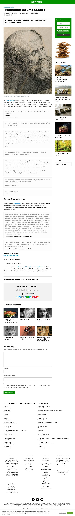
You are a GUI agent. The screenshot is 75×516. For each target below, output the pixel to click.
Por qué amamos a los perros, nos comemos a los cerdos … (53, 438)
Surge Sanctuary (29, 468)
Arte (46, 461)
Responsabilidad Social (12, 472)
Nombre (6, 368)
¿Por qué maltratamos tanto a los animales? (15, 430)
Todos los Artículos (46, 488)
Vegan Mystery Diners (12, 492)
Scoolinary (29, 466)
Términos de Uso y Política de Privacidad (63, 32)
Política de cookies (63, 472)
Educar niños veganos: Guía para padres (48, 422)
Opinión (46, 478)
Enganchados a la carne (44, 406)
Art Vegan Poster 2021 (12, 460)
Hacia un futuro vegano (43, 434)
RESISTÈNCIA (7, 446)
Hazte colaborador (12, 466)
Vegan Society (29, 469)
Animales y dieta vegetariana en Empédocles (30, 267)
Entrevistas (46, 466)
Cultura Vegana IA (12, 469)
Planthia (29, 463)
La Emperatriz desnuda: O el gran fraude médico (50, 410)
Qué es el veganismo (9, 422)
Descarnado (7, 410)
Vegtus (29, 471)
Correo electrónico (10, 375)
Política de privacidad (63, 471)
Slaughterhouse (8, 434)
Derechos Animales (9, 7)
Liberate (6, 414)
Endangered (41, 430)
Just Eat (29, 461)
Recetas (46, 480)
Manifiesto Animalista (9, 438)
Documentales (46, 464)
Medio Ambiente (46, 475)
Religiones (46, 482)
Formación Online (46, 469)
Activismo (46, 458)
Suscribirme (63, 34)
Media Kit (12, 468)
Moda (46, 477)
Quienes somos (12, 471)
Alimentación (46, 460)
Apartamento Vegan (29, 460)
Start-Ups (46, 486)
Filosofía (46, 468)
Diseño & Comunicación (12, 463)
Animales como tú (8, 442)
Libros (46, 472)
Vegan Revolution (42, 414)
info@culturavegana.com (63, 464)
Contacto (12, 483)
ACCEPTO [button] (70, 513)
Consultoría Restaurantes (12, 461)
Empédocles (10, 100)
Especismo (6, 418)
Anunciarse (12, 458)
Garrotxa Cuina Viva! (12, 464)
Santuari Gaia (29, 464)
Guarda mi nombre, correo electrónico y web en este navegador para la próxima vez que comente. (27, 386)
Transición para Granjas (12, 475)
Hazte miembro (12, 488)
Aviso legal (63, 474)
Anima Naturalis (29, 458)
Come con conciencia (43, 442)
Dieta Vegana (12, 484)
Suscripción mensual (12, 474)
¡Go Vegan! (12, 486)
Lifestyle (46, 474)
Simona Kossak (7, 426)
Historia (46, 471)
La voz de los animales (43, 426)
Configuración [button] (62, 513)
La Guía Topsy (12, 491)
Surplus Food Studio (43, 418)
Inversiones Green (12, 489)
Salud (46, 485)
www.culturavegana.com (11, 255)
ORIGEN (5, 406)
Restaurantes (46, 483)
